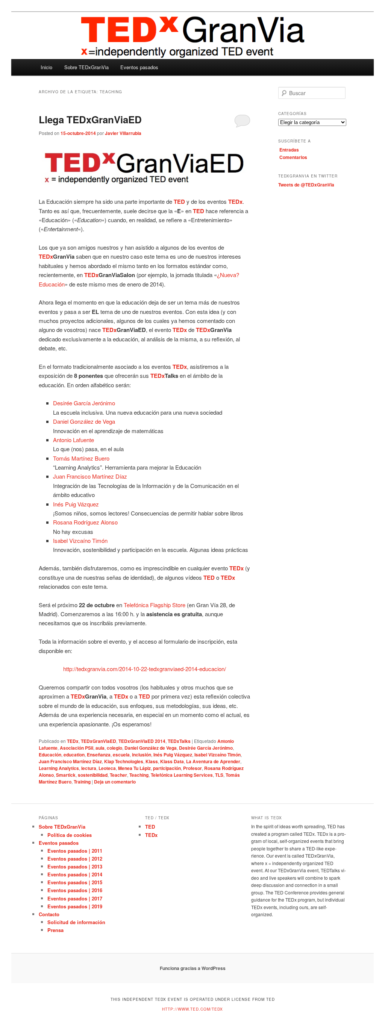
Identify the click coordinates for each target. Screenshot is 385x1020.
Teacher (118, 774)
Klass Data (172, 761)
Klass (152, 761)
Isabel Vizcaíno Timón (80, 540)
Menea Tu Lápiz (134, 768)
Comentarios (293, 157)
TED (150, 826)
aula (100, 747)
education (74, 754)
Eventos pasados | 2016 (74, 890)
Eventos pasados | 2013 (74, 866)
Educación (50, 754)
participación (167, 768)
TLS (219, 774)
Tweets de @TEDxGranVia (306, 184)
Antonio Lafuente (73, 440)
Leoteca (107, 768)
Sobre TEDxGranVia (86, 67)
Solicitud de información (76, 922)
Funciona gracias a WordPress (193, 968)
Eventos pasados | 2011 (74, 850)
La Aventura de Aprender (213, 761)
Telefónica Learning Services (182, 774)
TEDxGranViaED (98, 741)
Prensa (55, 930)
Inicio (46, 67)
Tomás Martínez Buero (81, 458)
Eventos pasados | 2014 (74, 874)
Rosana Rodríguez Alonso (85, 522)
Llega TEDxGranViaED (90, 119)
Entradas (289, 149)
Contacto (49, 914)
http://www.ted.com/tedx (192, 1009)
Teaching (139, 774)
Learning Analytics (59, 768)
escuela (121, 754)
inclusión (141, 754)
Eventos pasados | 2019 (74, 906)
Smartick (66, 774)
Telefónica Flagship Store (154, 605)
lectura (88, 768)
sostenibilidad (93, 774)
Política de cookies (69, 834)
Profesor (192, 768)
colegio (114, 747)
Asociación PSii (76, 747)
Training (82, 781)
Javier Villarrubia (123, 133)
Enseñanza (99, 754)
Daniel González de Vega (84, 421)
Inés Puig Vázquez (76, 504)
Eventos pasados (139, 67)
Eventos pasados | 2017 (74, 898)
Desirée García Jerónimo (84, 403)
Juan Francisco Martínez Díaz (90, 476)
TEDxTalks (179, 741)
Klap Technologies (123, 761)
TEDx (73, 741)
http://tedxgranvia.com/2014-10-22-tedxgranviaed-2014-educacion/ (144, 669)
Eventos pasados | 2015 (74, 882)
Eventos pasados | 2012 (74, 858)
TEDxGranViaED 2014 (141, 741)
